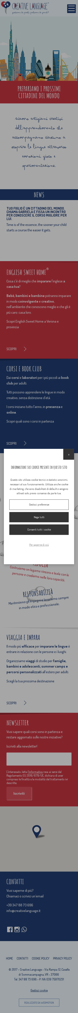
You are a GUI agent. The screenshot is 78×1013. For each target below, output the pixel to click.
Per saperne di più (39, 544)
